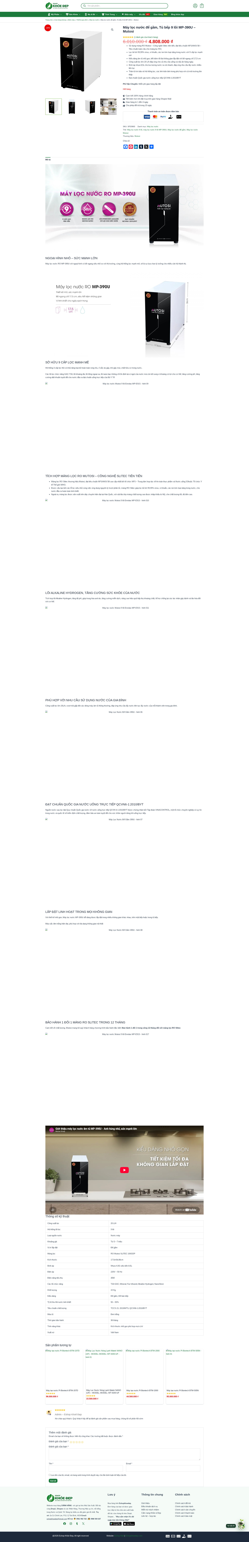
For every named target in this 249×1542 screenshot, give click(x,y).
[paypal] (179, 1536)
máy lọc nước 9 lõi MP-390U (155, 130)
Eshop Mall (119, 1536)
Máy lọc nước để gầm (177, 130)
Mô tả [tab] (47, 159)
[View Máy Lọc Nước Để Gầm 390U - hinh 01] (53, 106)
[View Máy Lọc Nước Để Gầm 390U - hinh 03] (90, 106)
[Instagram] (70, 1523)
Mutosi (137, 136)
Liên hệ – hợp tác (148, 1516)
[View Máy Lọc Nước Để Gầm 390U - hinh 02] (72, 106)
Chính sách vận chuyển (185, 1510)
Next (116, 107)
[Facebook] (64, 1523)
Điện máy (71, 20)
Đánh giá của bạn (59, 1441)
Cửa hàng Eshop (60, 20)
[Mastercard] (173, 1536)
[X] (83, 1523)
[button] (60, 14)
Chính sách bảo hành (184, 1506)
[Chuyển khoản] (189, 1536)
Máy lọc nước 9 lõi (134, 130)
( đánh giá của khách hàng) (146, 37)
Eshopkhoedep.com (133, 1536)
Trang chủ (49, 20)
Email (129, 1463)
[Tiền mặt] (184, 1536)
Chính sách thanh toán (184, 1513)
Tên (51, 1463)
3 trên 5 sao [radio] (76, 1442)
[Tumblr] (77, 1523)
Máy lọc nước (94, 20)
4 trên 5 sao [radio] (79, 1442)
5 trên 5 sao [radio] (82, 1442)
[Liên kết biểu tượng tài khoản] (195, 5)
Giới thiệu (145, 1503)
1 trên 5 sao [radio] (71, 1442)
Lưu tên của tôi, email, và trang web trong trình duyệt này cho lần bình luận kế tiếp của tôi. (88, 1475)
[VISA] (168, 1536)
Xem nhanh (64, 1384)
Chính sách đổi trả (183, 1503)
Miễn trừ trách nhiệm (150, 1510)
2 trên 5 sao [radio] (74, 1442)
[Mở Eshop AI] (241, 1524)
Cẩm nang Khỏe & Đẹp (151, 1513)
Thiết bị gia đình (82, 20)
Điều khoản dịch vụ (149, 1506)
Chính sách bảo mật (183, 1516)
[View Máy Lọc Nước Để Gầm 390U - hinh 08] (108, 106)
